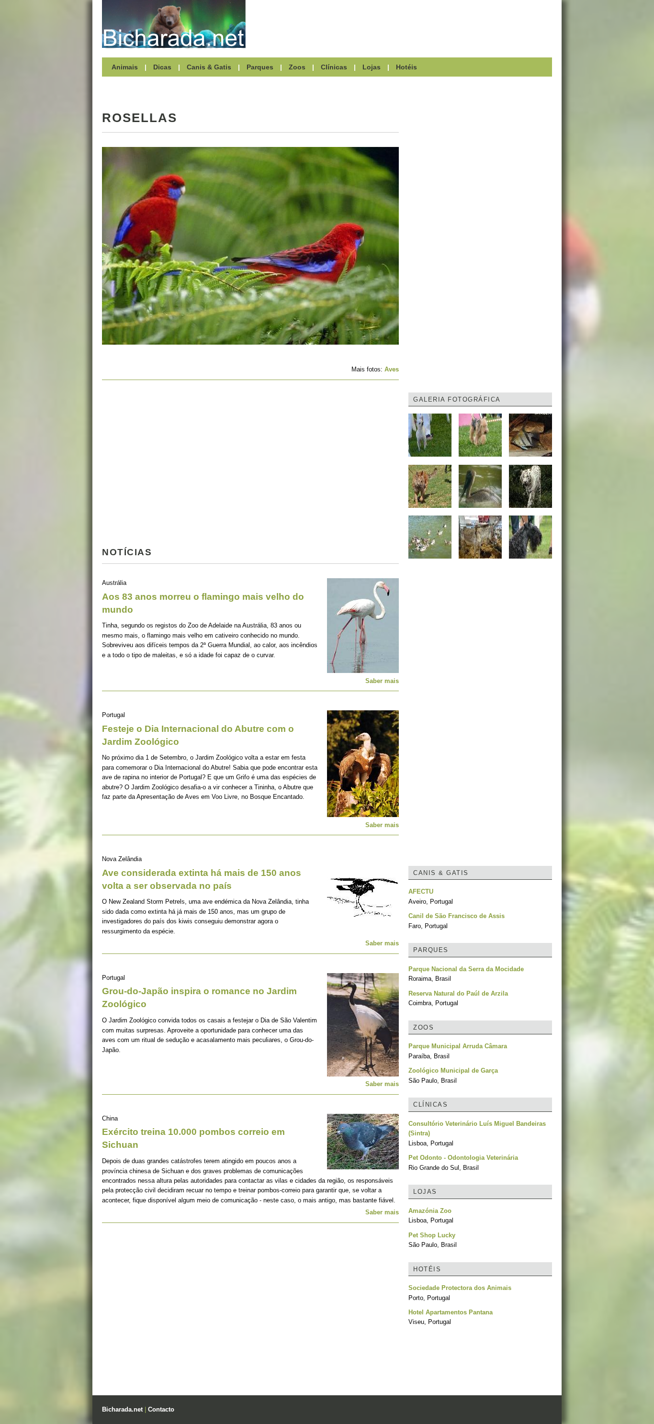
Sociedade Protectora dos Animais (459, 1287)
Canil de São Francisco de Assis (456, 915)
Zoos (297, 67)
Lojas (371, 67)
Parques (260, 67)
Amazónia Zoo (429, 1210)
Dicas (162, 67)
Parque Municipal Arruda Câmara (457, 1046)
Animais (125, 67)
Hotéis (406, 67)
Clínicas (334, 67)
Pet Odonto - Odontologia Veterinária (463, 1157)
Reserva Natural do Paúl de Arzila (458, 993)
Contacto (161, 1409)
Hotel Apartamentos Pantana (450, 1312)
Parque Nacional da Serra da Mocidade (466, 969)
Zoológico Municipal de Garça (453, 1070)
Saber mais (382, 680)
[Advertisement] (403, 24)
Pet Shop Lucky (431, 1235)
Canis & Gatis (209, 67)
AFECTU (420, 891)
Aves (391, 369)
